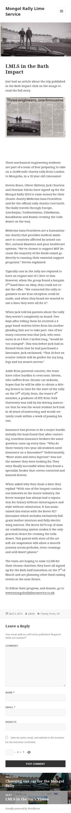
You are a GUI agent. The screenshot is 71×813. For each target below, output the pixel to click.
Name (10, 692)
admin (31, 613)
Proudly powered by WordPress (22, 808)
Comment (11, 645)
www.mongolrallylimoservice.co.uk (29, 593)
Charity (44, 613)
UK (58, 613)
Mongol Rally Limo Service (24, 11)
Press (52, 613)
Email (10, 707)
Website (10, 722)
